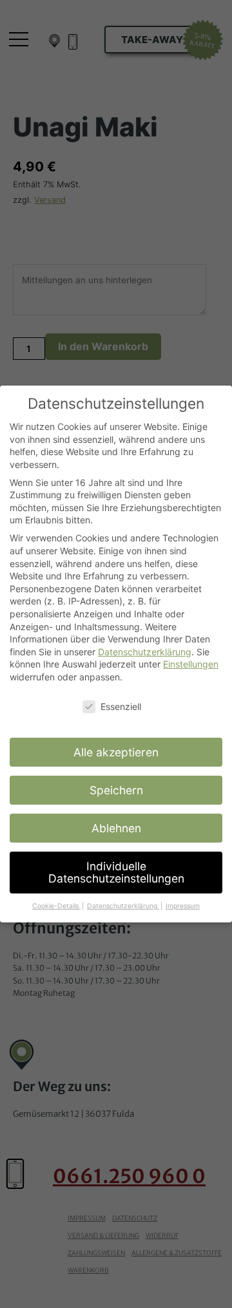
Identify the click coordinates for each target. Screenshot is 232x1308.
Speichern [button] (116, 790)
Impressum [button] (183, 906)
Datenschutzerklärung (144, 651)
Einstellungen (190, 664)
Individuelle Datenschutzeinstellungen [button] (116, 872)
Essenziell (121, 706)
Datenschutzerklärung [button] (123, 906)
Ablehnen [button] (116, 828)
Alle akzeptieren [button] (116, 752)
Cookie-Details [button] (56, 906)
